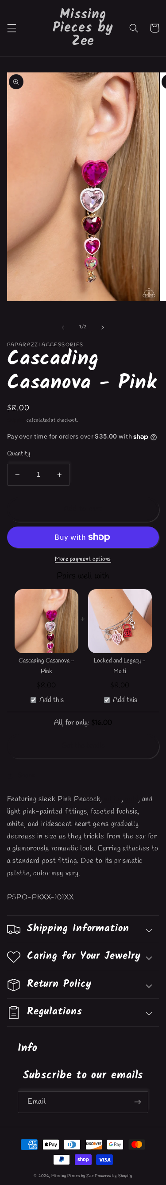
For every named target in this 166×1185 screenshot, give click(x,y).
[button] (11, 28)
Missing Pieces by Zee (72, 1176)
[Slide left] (63, 327)
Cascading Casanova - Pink (46, 666)
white (113, 799)
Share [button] (26, 775)
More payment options (83, 559)
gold (132, 799)
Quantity (18, 454)
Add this (51, 700)
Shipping (16, 420)
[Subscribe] (137, 1102)
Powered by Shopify (113, 1176)
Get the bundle (83, 745)
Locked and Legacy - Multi (120, 666)
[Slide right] (103, 327)
